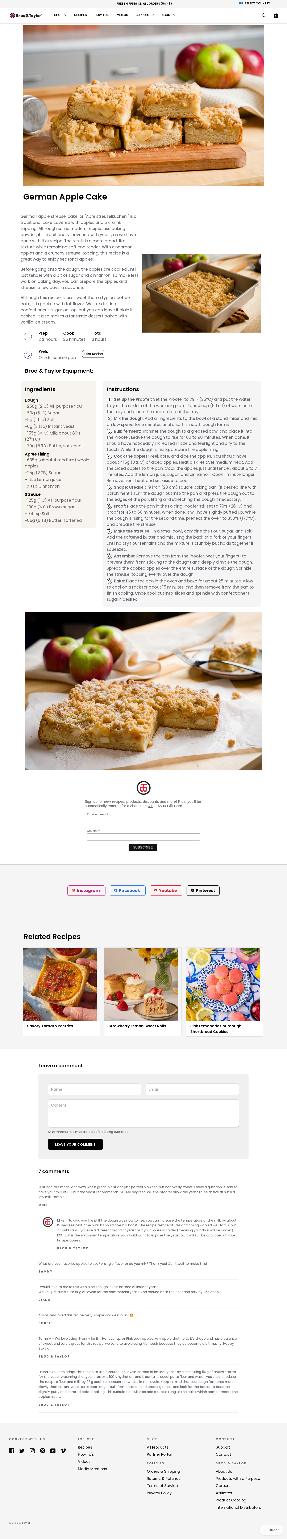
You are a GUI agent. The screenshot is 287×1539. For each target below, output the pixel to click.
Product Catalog (231, 1500)
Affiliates (224, 1493)
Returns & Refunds (164, 1478)
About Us (224, 1471)
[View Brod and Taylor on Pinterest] (42, 1450)
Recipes (80, 15)
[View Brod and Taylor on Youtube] (52, 1450)
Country (93, 831)
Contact (223, 1454)
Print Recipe (93, 354)
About (167, 15)
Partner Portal (159, 1454)
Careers (223, 1485)
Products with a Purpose (238, 1478)
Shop (58, 15)
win (150, 806)
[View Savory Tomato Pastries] (61, 984)
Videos (122, 15)
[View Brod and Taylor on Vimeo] (63, 1450)
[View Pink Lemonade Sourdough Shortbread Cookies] (224, 984)
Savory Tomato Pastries (50, 1026)
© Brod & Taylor (19, 1523)
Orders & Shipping (163, 1471)
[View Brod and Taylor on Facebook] (11, 1450)
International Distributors (238, 1507)
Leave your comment (75, 1144)
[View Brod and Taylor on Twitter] (22, 1450)
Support (143, 15)
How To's (102, 15)
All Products (158, 1447)
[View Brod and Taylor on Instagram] (32, 1450)
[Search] (264, 15)
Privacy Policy (159, 1493)
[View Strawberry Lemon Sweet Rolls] (142, 984)
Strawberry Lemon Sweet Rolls (137, 1026)
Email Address (97, 814)
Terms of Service (162, 1485)
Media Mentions (92, 1468)
